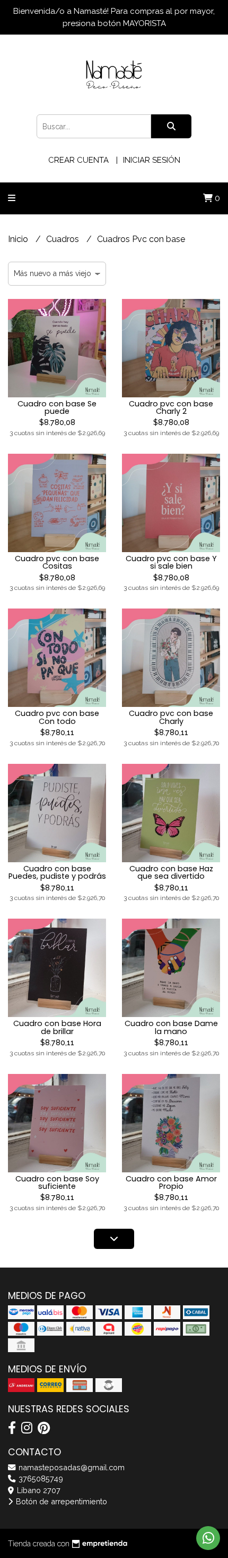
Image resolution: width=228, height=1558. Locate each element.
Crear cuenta (78, 160)
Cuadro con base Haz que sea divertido (171, 872)
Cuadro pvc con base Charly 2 (171, 407)
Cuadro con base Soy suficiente (57, 1182)
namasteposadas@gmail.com (70, 1467)
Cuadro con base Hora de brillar (57, 1027)
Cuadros (63, 239)
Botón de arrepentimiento (60, 1501)
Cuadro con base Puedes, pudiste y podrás (57, 872)
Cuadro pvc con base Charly (171, 717)
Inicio (19, 239)
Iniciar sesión (151, 160)
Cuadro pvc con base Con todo (57, 717)
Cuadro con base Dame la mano (171, 1027)
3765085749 (39, 1478)
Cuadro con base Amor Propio (171, 1182)
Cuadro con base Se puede (57, 407)
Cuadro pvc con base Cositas (57, 562)
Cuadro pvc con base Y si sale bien (171, 562)
